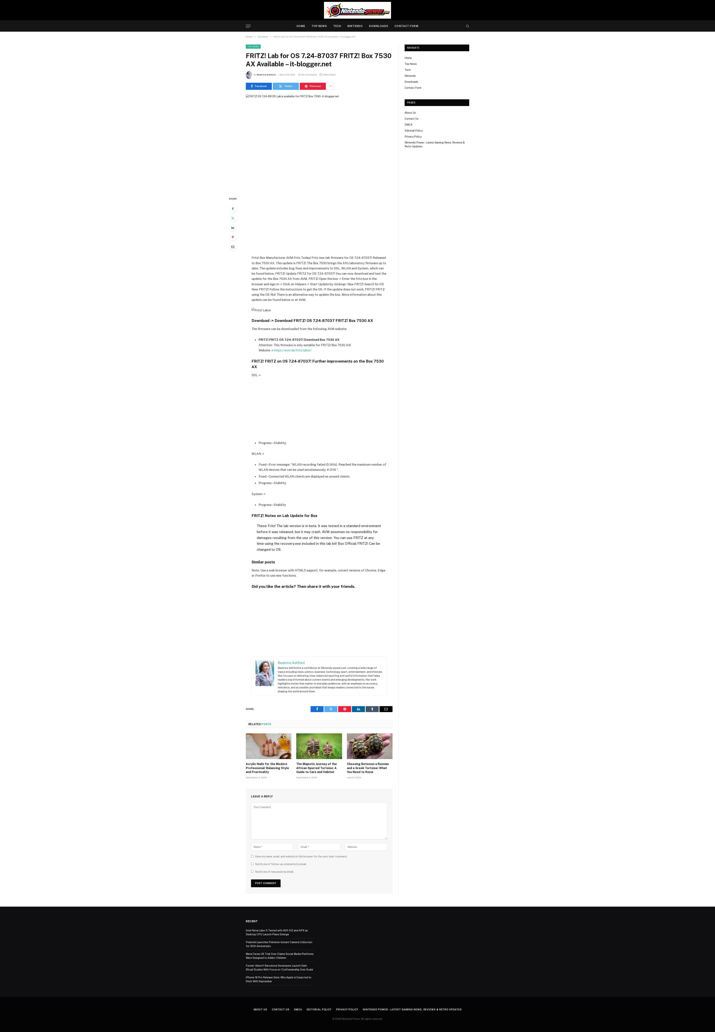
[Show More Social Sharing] (330, 86)
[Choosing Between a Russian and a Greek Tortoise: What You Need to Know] (370, 746)
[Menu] (248, 26)
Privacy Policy (413, 136)
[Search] (467, 26)
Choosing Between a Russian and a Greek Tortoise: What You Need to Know (368, 768)
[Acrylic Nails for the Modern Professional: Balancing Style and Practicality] (268, 746)
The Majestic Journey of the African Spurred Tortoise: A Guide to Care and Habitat (316, 768)
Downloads (378, 26)
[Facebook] (232, 208)
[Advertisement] (319, 224)
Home (301, 26)
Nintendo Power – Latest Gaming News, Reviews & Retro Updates (412, 1009)
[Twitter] (232, 218)
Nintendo (355, 26)
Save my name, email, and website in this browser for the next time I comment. (301, 856)
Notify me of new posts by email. (274, 871)
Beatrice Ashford (266, 74)
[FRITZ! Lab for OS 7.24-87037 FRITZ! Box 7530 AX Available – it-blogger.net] (319, 142)
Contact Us (411, 118)
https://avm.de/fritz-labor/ (293, 350)
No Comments (309, 74)
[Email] (232, 246)
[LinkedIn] (232, 227)
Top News (319, 26)
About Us (410, 112)
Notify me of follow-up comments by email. (281, 864)
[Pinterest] (232, 237)
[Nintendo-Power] (357, 10)
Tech (337, 26)
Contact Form (406, 26)
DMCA (408, 124)
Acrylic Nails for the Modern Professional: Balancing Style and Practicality (267, 768)
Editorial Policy (414, 130)
